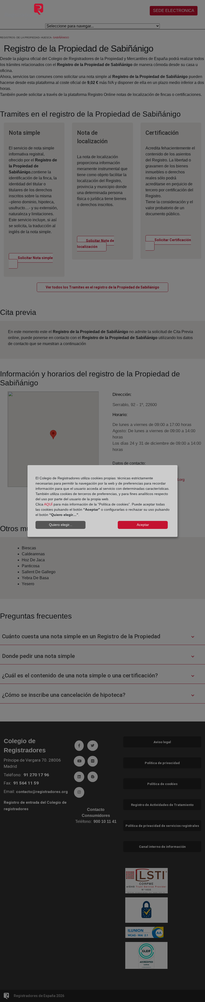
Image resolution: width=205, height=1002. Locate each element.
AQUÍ (48, 504)
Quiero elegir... (60, 525)
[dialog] (103, 501)
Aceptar (143, 525)
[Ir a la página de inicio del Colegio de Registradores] (24, 11)
